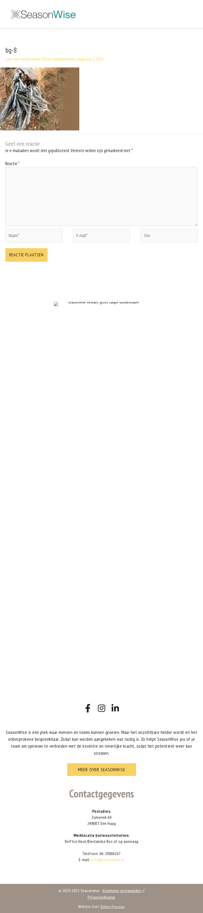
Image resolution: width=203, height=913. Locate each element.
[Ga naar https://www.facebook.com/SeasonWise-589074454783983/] (88, 708)
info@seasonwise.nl (107, 859)
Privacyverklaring (101, 897)
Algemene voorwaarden (122, 890)
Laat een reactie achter (23, 59)
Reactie (12, 163)
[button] (101, 769)
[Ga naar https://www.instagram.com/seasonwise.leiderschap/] (101, 708)
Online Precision (112, 906)
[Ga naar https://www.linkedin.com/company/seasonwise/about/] (115, 708)
